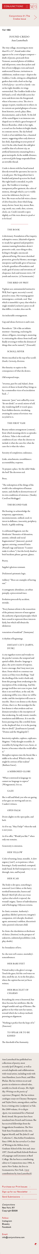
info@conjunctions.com (13, 1237)
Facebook (6, 1227)
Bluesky (6, 1224)
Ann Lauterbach (19, 40)
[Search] (35, 6)
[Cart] (32, 6)
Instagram (7, 1221)
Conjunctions (13, 6)
